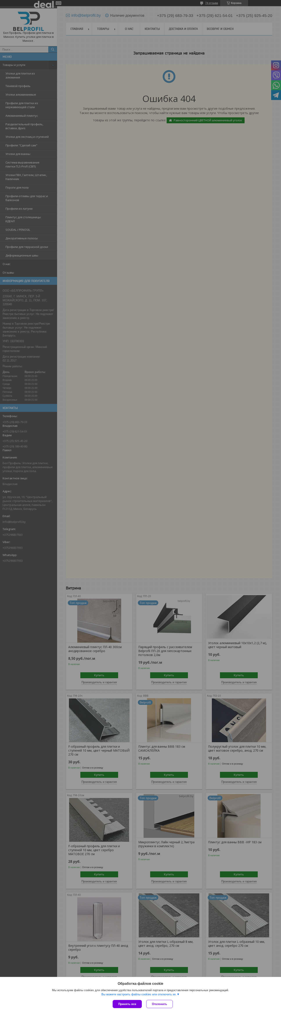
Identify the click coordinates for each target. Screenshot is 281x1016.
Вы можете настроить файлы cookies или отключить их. (139, 994)
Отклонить (159, 1004)
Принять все (127, 1004)
